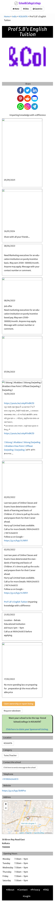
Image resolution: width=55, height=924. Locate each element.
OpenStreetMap (39, 833)
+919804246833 (10, 779)
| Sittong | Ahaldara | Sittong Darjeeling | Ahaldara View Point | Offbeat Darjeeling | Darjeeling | (22, 446)
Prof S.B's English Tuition (15, 602)
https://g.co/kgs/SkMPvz (14, 790)
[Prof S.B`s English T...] (28, 818)
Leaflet (21, 833)
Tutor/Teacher (10, 755)
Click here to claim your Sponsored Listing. (27, 729)
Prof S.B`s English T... (29, 823)
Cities (26, 9)
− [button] (6, 808)
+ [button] (6, 804)
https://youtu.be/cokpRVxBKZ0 (19, 403)
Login (27, 896)
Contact (23, 889)
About (10, 889)
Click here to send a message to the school (19, 767)
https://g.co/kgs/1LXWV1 (16, 540)
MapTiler (29, 833)
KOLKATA (23, 16)
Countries (38, 9)
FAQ (46, 889)
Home (16, 9)
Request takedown (12, 711)
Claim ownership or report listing (18, 704)
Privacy (36, 889)
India (14, 16)
